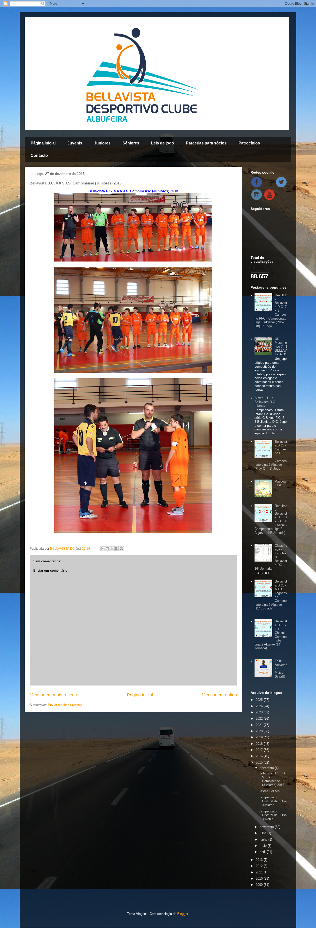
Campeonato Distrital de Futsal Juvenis (272, 815)
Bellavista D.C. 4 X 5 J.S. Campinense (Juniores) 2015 (272, 779)
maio (264, 845)
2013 (260, 860)
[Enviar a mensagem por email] (102, 548)
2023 (260, 712)
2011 (260, 872)
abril (263, 852)
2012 (260, 866)
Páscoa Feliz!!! (280, 483)
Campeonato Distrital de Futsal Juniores (272, 801)
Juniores (102, 143)
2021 (260, 725)
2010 (260, 878)
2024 (260, 706)
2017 (260, 750)
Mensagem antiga (219, 694)
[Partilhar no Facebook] (116, 548)
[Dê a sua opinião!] (107, 548)
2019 (260, 737)
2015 (260, 762)
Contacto (39, 155)
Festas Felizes (269, 791)
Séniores (130, 143)
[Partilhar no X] (112, 548)
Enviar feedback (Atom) (65, 705)
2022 (260, 718)
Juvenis (74, 143)
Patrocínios (249, 143)
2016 (260, 756)
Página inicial (43, 143)
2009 (260, 885)
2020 (260, 731)
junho (264, 839)
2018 (260, 744)
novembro (267, 827)
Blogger (182, 914)
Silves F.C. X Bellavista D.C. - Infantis (266, 401)
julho (263, 833)
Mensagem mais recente (54, 694)
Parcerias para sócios (206, 143)
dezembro (267, 768)
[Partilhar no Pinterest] (121, 548)
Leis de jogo (162, 143)
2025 (260, 700)
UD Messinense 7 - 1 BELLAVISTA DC (281, 346)
